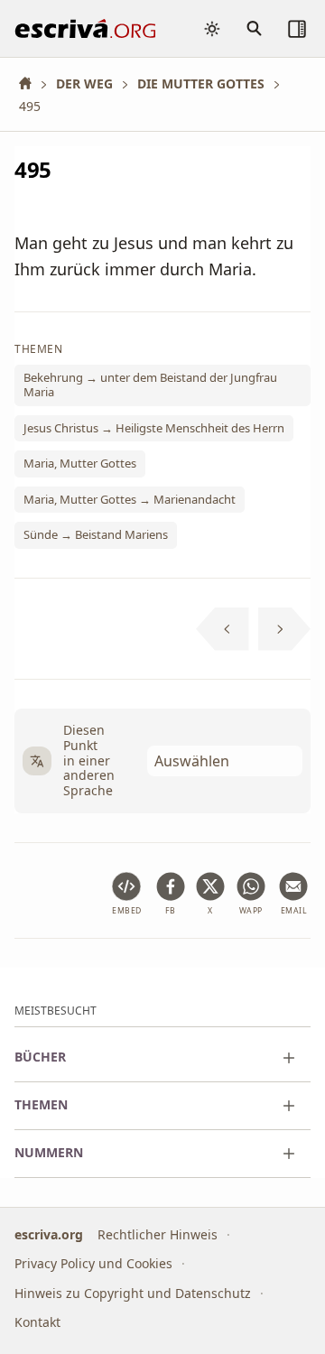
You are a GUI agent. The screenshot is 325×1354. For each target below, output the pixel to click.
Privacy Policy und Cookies (93, 1264)
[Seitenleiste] (297, 29)
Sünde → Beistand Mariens (95, 534)
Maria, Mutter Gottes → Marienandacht (129, 499)
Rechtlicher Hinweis (158, 1234)
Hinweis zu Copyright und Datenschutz (132, 1293)
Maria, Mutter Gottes (79, 463)
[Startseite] (31, 83)
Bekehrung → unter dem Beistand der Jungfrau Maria (150, 384)
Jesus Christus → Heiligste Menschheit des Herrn (153, 427)
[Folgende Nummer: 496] (284, 629)
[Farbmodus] (212, 29)
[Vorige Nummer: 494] (222, 629)
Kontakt (37, 1322)
